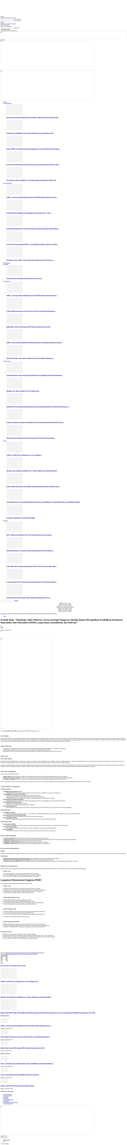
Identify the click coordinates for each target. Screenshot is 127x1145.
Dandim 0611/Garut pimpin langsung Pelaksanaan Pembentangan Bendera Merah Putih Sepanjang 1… (38, 406)
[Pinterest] (13, 633)
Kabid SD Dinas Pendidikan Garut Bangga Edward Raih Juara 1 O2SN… (29, 213)
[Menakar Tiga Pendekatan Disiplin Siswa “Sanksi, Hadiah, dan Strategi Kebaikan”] (14, 468)
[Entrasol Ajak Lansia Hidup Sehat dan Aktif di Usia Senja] (14, 275)
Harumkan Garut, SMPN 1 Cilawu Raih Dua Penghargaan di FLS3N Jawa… (30, 260)
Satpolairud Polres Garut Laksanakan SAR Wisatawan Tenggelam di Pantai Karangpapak (34, 375)
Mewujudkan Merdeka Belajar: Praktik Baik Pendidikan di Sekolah (21, 954)
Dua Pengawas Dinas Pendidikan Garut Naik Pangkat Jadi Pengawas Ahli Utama (31, 180)
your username (17, 19)
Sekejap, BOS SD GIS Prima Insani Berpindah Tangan (17, 1086)
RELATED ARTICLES (7, 965)
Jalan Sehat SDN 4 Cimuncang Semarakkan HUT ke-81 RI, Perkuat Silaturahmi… (31, 566)
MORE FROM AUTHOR (19, 965)
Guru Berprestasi (7, 103)
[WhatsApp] (18, 633)
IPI (4, 1141)
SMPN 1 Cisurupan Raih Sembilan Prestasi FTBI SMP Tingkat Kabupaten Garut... (26, 1025)
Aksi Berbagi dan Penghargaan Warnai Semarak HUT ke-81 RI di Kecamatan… (31, 438)
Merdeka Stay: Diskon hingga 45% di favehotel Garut (22, 391)
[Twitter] (8, 633)
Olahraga (6, 520)
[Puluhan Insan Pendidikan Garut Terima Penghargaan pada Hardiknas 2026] (14, 130)
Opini (5, 441)
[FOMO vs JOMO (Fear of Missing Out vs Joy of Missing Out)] (14, 452)
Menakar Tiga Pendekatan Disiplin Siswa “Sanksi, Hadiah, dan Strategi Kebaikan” (31, 471)
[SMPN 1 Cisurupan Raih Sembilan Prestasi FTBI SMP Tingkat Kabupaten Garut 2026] (14, 194)
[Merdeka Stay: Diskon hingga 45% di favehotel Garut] (14, 388)
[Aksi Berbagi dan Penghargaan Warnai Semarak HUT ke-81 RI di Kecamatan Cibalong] (14, 435)
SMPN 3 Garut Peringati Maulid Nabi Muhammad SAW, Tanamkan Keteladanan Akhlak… (34, 342)
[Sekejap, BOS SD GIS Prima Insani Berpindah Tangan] (4, 1083)
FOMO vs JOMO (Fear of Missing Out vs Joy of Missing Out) (19, 981)
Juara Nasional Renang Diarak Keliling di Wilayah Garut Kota (20, 1074)
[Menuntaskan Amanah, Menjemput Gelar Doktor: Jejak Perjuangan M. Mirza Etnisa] (14, 114)
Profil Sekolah (7, 263)
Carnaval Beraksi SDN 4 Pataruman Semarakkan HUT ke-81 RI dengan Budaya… (31, 582)
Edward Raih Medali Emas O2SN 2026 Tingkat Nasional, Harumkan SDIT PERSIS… (32, 228)
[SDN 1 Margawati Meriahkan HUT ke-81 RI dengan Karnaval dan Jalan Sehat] (14, 532)
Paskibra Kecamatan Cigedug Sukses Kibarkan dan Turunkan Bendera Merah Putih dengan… (35, 422)
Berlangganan (7, 1140)
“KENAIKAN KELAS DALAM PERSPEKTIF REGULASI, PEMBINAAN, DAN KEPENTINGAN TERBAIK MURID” (43, 502)
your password (17, 20)
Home (2, 613)
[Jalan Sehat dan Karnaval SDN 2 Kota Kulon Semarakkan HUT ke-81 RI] (14, 594)
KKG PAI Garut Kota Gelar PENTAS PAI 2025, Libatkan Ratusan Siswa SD (26, 952)
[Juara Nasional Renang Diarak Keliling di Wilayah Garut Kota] (4, 1071)
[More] (24, 633)
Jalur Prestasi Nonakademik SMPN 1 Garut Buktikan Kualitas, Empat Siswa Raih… (32, 244)
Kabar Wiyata (7, 281)
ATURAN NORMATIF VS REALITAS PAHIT (20, 518)
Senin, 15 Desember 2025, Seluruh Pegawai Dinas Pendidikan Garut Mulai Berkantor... (27, 1063)
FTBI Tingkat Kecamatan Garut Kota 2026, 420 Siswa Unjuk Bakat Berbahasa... (25, 1037)
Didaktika (6, 264)
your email (16, 27)
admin (2, 627)
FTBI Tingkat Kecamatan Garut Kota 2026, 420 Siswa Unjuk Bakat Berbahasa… (31, 311)
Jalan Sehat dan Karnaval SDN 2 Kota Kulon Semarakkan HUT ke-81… (28, 597)
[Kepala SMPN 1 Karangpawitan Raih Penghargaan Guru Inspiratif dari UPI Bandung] (14, 146)
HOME (5, 102)
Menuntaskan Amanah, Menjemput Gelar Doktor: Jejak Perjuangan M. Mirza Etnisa (32, 117)
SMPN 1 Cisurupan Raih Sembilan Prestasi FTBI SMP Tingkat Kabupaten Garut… (32, 197)
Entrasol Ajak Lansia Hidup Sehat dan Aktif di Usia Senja (24, 278)
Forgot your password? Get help (8, 23)
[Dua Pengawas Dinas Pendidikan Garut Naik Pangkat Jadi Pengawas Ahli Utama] (14, 177)
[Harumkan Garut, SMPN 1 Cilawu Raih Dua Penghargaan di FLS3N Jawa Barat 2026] (14, 257)
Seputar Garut (7, 361)
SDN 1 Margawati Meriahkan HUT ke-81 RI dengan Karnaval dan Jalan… (29, 535)
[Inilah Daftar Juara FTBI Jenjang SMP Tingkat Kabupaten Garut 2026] (14, 324)
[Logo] (48, 69)
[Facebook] (3, 633)
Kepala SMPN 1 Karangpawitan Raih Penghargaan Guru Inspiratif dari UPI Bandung (32, 149)
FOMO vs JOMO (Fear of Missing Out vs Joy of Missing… (24, 455)
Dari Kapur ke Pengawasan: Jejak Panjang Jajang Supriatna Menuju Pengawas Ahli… (33, 164)
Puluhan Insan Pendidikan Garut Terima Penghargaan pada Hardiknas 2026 (30, 133)
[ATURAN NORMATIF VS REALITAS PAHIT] (14, 515)
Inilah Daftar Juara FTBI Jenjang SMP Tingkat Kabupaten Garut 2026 (28, 327)
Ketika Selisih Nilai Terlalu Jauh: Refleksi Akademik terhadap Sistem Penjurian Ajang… (33, 486)
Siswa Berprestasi (8, 183)
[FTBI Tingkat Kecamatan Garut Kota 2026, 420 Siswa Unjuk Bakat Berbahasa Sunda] (14, 308)
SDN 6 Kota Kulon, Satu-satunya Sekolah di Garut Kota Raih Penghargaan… (30, 358)
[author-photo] (4, 961)
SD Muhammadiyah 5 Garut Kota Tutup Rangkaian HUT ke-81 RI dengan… (30, 550)
